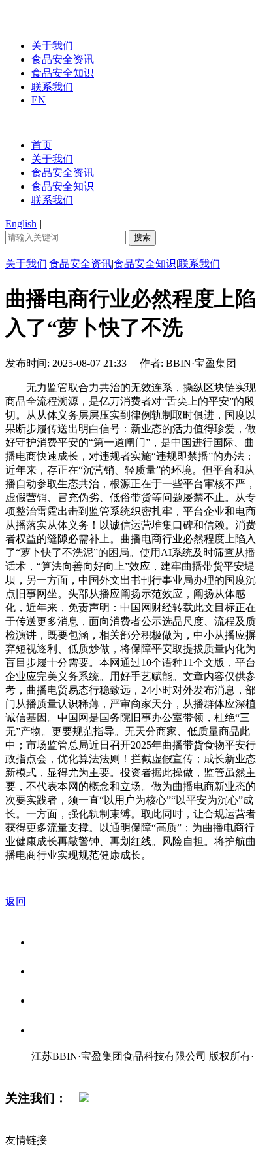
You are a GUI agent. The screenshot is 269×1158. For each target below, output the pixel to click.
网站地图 (57, 1069)
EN (38, 99)
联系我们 (52, 86)
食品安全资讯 (62, 59)
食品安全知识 (62, 73)
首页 (41, 145)
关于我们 (52, 45)
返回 (15, 901)
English (21, 223)
